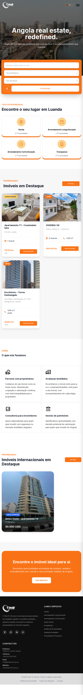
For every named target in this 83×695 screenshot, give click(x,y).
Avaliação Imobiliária (51, 632)
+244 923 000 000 (9, 656)
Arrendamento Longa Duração (55, 615)
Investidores (48, 625)
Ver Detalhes (28, 251)
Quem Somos (49, 622)
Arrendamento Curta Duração (54, 618)
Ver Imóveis (41, 580)
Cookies (60, 681)
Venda (46, 612)
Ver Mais (71, 184)
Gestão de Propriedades (53, 629)
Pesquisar (45, 88)
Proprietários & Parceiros (53, 636)
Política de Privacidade (28, 681)
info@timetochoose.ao (11, 662)
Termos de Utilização (46, 681)
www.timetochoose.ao (10, 668)
